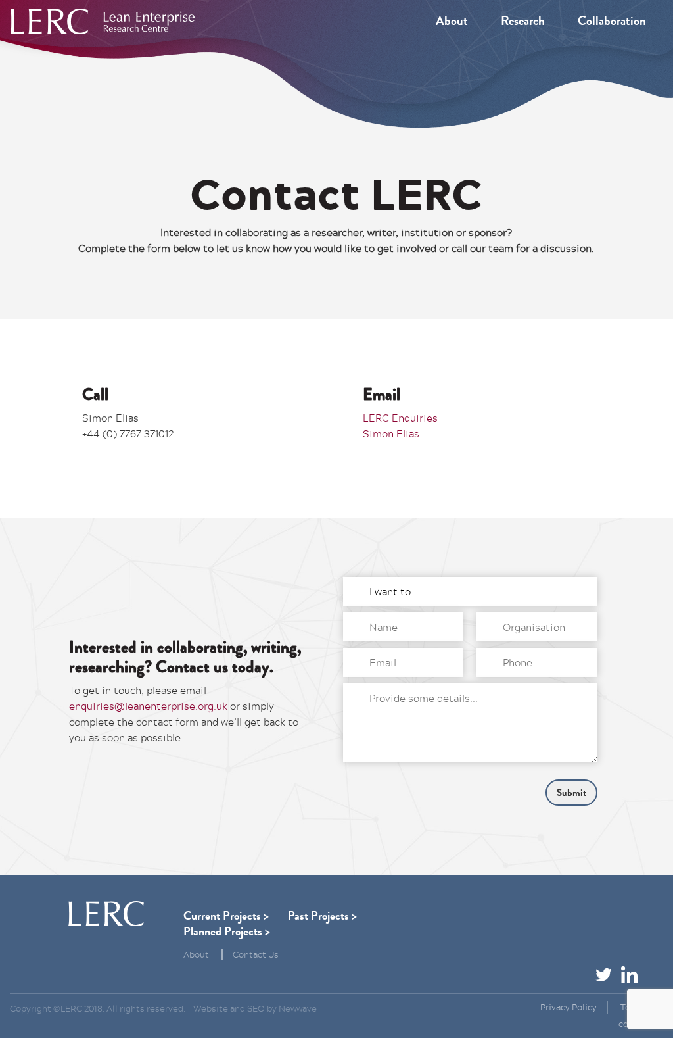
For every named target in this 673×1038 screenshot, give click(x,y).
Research (523, 21)
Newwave (298, 1008)
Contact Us (256, 954)
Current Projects (222, 915)
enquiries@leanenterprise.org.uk (148, 706)
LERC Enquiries (400, 418)
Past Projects (318, 915)
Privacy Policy (568, 1007)
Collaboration (612, 21)
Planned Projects (222, 931)
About (452, 21)
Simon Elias (391, 433)
